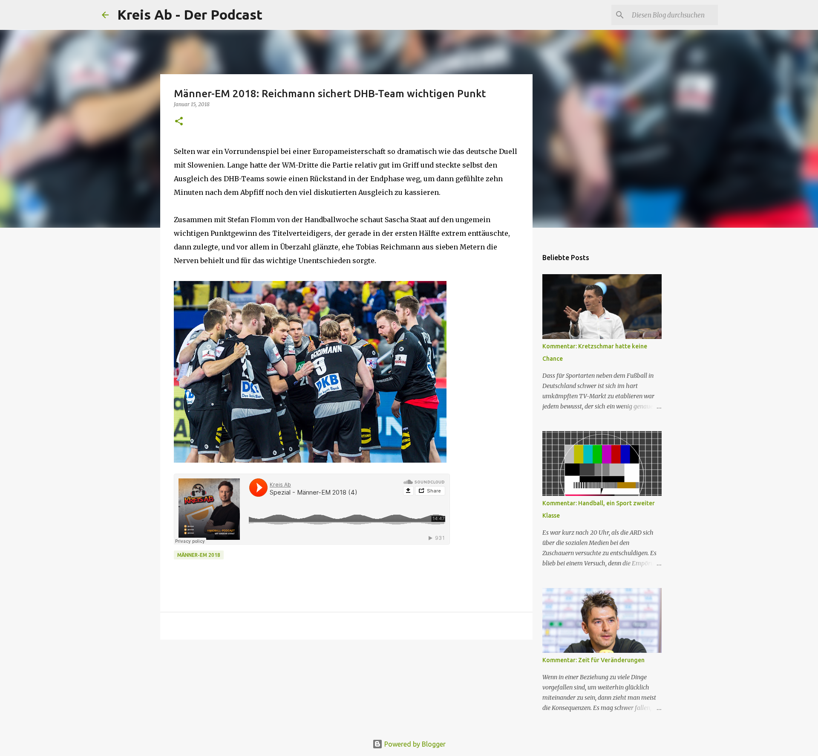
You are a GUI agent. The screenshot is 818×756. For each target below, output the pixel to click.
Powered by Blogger (414, 744)
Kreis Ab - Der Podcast (189, 14)
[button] (179, 121)
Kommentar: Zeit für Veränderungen (593, 660)
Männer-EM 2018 (198, 555)
